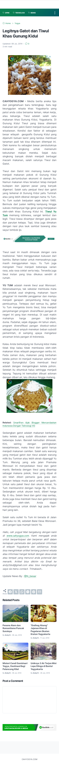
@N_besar (30, 576)
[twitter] (16, 591)
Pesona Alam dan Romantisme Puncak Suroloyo (13, 628)
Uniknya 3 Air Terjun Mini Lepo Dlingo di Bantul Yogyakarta (43, 666)
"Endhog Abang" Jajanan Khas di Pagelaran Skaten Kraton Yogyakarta (40, 629)
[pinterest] (33, 591)
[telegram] (27, 591)
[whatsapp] (21, 591)
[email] (39, 591)
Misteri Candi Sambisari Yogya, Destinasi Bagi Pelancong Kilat (15, 666)
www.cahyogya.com (17, 535)
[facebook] (10, 591)
